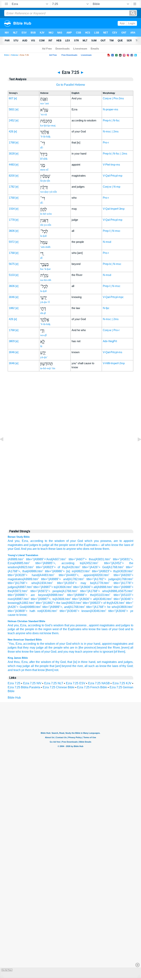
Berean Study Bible (19, 536)
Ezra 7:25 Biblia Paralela (24, 687)
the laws (124, 544)
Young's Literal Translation (23, 555)
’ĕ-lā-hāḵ (45, 136)
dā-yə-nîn (45, 224)
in (36, 629)
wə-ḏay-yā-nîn (48, 191)
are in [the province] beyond (88, 647)
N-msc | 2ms (111, 131)
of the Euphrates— (88, 544)
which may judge (19, 666)
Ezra (23, 625)
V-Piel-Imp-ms (111, 164)
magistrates (15, 544)
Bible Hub (14, 697)
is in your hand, (91, 643)
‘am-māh (45, 246)
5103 (12, 274)
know (47, 633)
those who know (18, 651)
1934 (12, 208)
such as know (97, 666)
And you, (14, 540)
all (51, 544)
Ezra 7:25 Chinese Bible (59, 687)
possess (81, 625)
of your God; (49, 651)
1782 (12, 186)
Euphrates (74, 629)
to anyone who (72, 548)
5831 (12, 109)
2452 (12, 120)
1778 (12, 219)
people (29, 629)
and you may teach (70, 651)
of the (63, 629)
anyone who (24, 633)
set (99, 661)
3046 (12, 297)
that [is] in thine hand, (81, 661)
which (76, 643)
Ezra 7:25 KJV (122, 683)
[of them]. (120, 651)
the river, (78, 666)
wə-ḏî (43, 335)
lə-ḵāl (43, 235)
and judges (31, 544)
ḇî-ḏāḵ (44, 158)
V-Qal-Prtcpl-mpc (113, 297)
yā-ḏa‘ (44, 357)
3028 (12, 153)
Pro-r (106, 142)
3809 (12, 341)
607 (11, 98)
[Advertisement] (70, 449)
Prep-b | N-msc (112, 263)
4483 (12, 164)
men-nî (44, 169)
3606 (12, 230)
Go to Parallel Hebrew (70, 84)
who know (111, 544)
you (16, 625)
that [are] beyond (60, 666)
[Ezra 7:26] (136, 447)
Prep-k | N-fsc (111, 120)
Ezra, (25, 540)
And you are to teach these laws (41, 548)
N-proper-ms (110, 109)
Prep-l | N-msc (111, 230)
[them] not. (52, 670)
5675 (12, 263)
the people (61, 544)
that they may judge (30, 647)
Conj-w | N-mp (111, 186)
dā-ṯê (43, 313)
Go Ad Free (7, 970)
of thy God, (59, 661)
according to (36, 625)
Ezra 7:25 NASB (99, 683)
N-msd (107, 241)
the (22, 629)
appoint (94, 625)
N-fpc (106, 308)
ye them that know (33, 670)
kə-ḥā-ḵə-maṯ (47, 125)
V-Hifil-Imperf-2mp (114, 363)
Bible (6, 55)
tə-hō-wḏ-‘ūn (47, 368)
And (10, 625)
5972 (12, 241)
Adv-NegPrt (110, 341)
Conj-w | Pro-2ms (113, 98)
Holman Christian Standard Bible (26, 621)
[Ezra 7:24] (4, 447)
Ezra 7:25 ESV (75, 683)
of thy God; (126, 666)
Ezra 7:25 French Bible (92, 687)
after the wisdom (40, 661)
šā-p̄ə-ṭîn (45, 180)
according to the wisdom (47, 540)
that (66, 625)
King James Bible (18, 657)
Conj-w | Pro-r (111, 330)
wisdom (58, 625)
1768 (12, 142)
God (121, 629)
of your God (74, 540)
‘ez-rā (43, 114)
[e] (15, 98)
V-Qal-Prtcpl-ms (112, 352)
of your (113, 629)
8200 (12, 175)
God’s (49, 625)
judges (125, 625)
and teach (14, 670)
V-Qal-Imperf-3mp (113, 208)
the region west (48, 629)
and (117, 625)
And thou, (14, 661)
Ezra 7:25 (14, 683)
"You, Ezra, (15, 643)
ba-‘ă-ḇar (45, 268)
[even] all (127, 647)
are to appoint (123, 540)
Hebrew (14, 55)
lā (41, 346)
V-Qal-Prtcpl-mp (112, 175)
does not (88, 548)
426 (11, 131)
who (66, 647)
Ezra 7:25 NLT (53, 683)
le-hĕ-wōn (46, 213)
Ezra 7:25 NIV (32, 683)
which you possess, (98, 540)
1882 (12, 308)
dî (41, 257)
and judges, (125, 661)
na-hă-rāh (45, 279)
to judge (44, 544)
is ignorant (106, 651)
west (72, 544)
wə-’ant (44, 103)
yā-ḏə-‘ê (45, 302)
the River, (114, 647)
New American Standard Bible (25, 639)
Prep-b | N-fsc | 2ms (115, 153)
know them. (102, 548)
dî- (41, 147)
